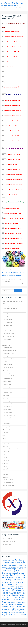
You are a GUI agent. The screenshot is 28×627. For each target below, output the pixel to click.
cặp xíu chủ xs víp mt (9, 375)
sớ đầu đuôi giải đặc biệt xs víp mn (11, 418)
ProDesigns (24, 624)
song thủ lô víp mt (8, 392)
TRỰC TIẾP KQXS (7, 432)
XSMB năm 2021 (11, 612)
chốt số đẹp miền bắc (17, 562)
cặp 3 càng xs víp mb (9, 314)
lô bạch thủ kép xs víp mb (10, 350)
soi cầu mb (13, 606)
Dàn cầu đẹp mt (6, 370)
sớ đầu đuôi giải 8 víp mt (9, 387)
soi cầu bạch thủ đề (16, 595)
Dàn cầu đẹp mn (7, 398)
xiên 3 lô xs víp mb (8, 361)
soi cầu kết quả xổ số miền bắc (17, 602)
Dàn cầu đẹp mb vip (7, 345)
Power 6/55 (6, 460)
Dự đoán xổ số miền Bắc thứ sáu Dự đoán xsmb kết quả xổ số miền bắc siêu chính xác (13, 581)
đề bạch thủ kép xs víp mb (10, 330)
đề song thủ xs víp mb (9, 336)
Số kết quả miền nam (9, 485)
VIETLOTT (5, 446)
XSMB (4, 435)
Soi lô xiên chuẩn (20, 609)
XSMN (4, 438)
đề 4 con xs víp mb (8, 319)
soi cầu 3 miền (8, 590)
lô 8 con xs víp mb (8, 347)
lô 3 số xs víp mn (8, 412)
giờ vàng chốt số (9, 584)
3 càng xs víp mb (8, 311)
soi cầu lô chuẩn (7, 604)
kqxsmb (3, 588)
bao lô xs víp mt (7, 373)
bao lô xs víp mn (8, 401)
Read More (22, 283)
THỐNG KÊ (5, 463)
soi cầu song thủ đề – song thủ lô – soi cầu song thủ (14, 302)
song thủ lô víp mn (8, 420)
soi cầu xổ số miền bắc (11, 609)
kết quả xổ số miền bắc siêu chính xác (14, 588)
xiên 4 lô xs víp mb (8, 367)
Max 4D (6, 457)
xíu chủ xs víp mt (8, 395)
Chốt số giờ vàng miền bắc (8, 560)
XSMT (4, 441)
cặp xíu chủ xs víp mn (9, 403)
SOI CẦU (5, 466)
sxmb (7, 611)
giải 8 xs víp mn (7, 409)
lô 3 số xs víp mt (7, 384)
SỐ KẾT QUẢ (6, 477)
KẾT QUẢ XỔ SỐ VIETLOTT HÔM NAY (12, 448)
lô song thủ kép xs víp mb (10, 356)
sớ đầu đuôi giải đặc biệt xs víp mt (11, 389)
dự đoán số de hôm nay (10, 573)
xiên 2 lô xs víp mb (8, 364)
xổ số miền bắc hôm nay (14, 614)
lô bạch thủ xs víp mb (9, 353)
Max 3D (6, 454)
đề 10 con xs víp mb (8, 328)
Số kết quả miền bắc (8, 479)
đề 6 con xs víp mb (8, 322)
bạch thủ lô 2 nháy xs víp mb (10, 308)
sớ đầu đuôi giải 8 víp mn (9, 415)
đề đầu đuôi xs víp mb (9, 333)
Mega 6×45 (6, 451)
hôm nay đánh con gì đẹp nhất (13, 587)
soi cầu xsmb (21, 606)
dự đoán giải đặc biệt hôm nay (18, 565)
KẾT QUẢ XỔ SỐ (6, 443)
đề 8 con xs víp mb (8, 325)
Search (18, 290)
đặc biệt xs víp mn (8, 406)
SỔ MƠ (4, 472)
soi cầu (9, 269)
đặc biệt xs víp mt (8, 378)
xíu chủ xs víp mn (8, 423)
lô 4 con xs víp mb (8, 339)
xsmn (17, 612)
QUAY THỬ (5, 474)
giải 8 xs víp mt (7, 381)
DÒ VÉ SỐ (5, 469)
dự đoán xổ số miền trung (15, 582)
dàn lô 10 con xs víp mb (9, 316)
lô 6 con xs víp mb (8, 342)
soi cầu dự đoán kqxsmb (8, 597)
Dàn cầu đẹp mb (6, 306)
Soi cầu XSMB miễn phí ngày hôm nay (10, 608)
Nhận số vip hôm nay (8, 429)
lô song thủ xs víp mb (9, 359)
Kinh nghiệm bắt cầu (8, 427)
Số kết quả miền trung (9, 482)
